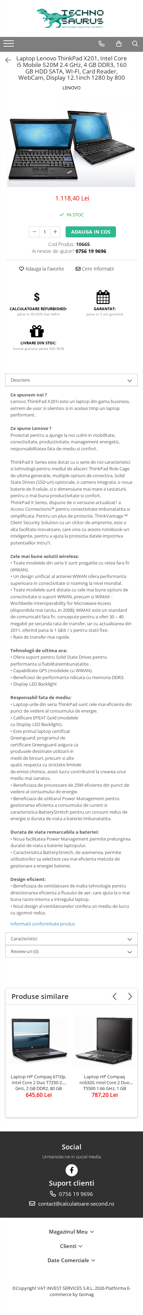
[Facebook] (72, 1170)
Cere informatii (97, 268)
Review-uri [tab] (25, 951)
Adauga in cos (90, 231)
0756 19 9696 (75, 1193)
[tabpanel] (71, 143)
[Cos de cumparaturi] (118, 44)
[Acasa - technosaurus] (71, 18)
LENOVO (71, 88)
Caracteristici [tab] (24, 938)
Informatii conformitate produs (42, 924)
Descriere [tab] (20, 380)
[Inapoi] (5, 60)
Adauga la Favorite (44, 268)
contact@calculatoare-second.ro (75, 1203)
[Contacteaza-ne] (101, 44)
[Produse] (9, 45)
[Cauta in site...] (135, 44)
